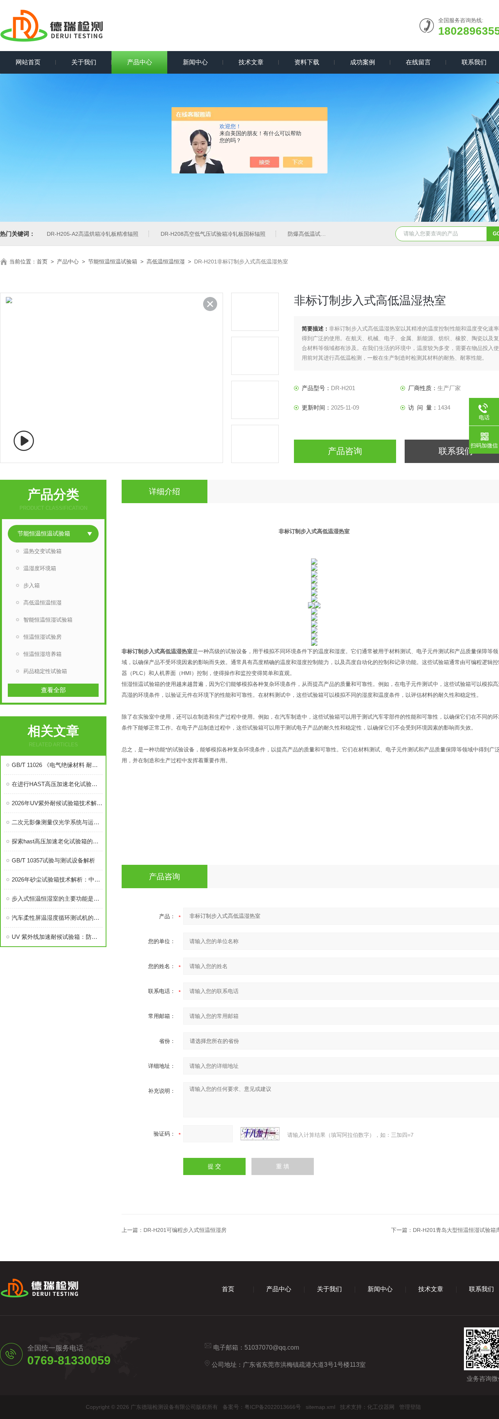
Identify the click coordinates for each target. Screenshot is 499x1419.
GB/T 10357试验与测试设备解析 (53, 860)
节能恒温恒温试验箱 (112, 261)
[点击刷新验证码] (260, 1133)
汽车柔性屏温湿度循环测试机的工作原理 (57, 917)
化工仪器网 (381, 1407)
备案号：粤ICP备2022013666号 (262, 1407)
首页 (42, 261)
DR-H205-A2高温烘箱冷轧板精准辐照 (92, 234)
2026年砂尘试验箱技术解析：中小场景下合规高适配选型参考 (57, 879)
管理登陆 (410, 1407)
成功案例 (362, 62)
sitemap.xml (320, 1407)
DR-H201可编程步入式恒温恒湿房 (184, 1230)
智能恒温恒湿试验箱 (48, 620)
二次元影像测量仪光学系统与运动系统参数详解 (57, 822)
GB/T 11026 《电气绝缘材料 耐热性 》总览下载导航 (57, 765)
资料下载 (306, 62)
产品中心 (139, 62)
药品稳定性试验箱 (45, 671)
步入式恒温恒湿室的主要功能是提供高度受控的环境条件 (57, 898)
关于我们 (83, 62)
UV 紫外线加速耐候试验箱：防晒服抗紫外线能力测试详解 (57, 936)
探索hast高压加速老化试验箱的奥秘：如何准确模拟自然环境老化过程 (57, 841)
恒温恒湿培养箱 (42, 654)
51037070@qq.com (271, 1347)
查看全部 (53, 690)
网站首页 (28, 62)
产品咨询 (345, 451)
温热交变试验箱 (42, 551)
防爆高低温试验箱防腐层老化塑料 (329, 234)
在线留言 (418, 62)
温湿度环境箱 (39, 568)
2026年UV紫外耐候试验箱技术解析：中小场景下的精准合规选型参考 (57, 803)
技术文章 (251, 62)
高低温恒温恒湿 (166, 261)
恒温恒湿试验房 (42, 637)
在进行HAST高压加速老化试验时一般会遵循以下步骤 (57, 784)
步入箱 (31, 585)
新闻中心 (195, 62)
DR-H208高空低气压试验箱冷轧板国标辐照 (213, 234)
